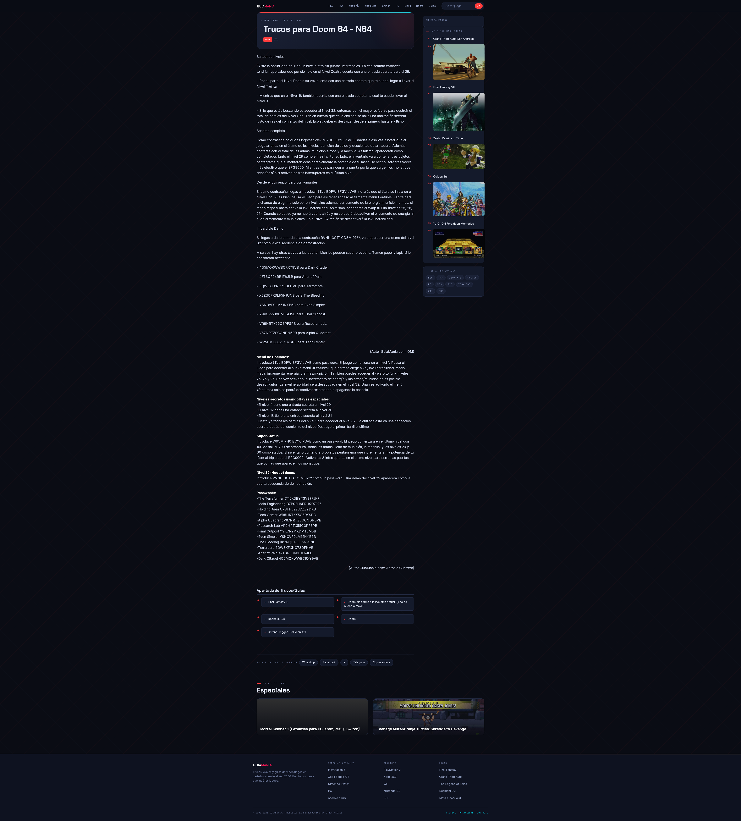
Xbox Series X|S (338, 776)
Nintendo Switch (338, 783)
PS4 (341, 6)
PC (397, 6)
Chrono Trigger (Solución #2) (287, 632)
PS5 (331, 6)
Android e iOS (337, 798)
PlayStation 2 (392, 769)
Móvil (408, 6)
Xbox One (371, 6)
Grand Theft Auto (450, 776)
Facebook (329, 662)
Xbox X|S (354, 6)
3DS (439, 284)
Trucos (287, 20)
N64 (299, 20)
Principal (270, 20)
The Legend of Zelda (453, 783)
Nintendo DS (392, 790)
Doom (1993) (276, 619)
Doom (352, 619)
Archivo (451, 812)
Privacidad (466, 812)
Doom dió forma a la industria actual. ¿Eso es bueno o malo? (375, 604)
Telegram (359, 662)
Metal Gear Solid (450, 798)
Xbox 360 (464, 284)
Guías (432, 6)
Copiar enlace (381, 662)
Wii (430, 291)
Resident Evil (447, 790)
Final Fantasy (447, 769)
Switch (386, 6)
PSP (386, 798)
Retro (419, 6)
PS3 (450, 284)
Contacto (482, 812)
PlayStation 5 (336, 769)
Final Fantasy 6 (278, 602)
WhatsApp (308, 662)
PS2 (441, 291)
